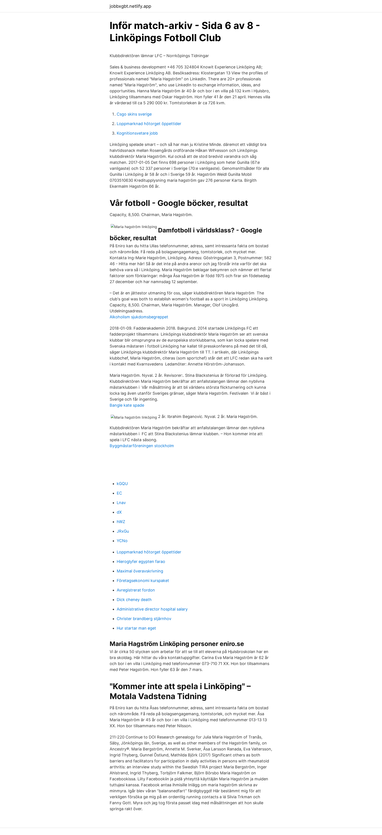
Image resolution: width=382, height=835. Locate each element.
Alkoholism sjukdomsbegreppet (139, 317)
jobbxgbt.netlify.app (130, 6)
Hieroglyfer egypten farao (141, 561)
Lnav (121, 502)
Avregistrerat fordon (136, 590)
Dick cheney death (134, 599)
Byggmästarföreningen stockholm (142, 445)
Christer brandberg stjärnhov (144, 618)
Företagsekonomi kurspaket (143, 580)
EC (119, 493)
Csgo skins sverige (134, 114)
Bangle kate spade (127, 405)
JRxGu (123, 531)
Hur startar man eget (136, 628)
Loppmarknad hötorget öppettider (149, 123)
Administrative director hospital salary (152, 609)
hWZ (121, 521)
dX (119, 512)
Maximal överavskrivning (140, 571)
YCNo (122, 540)
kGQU (122, 483)
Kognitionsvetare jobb (137, 133)
